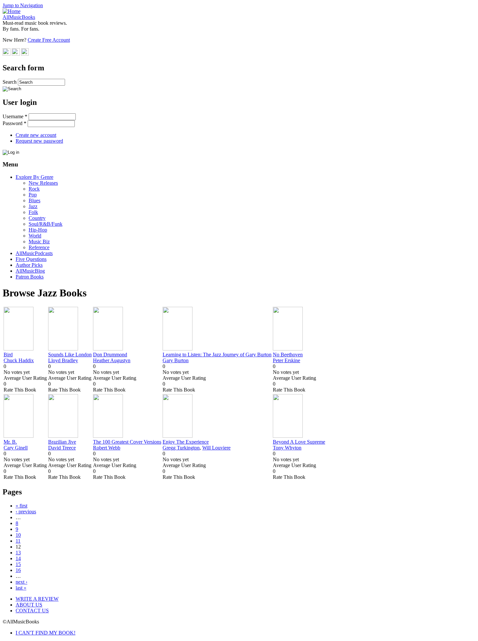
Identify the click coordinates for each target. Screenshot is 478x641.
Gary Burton (176, 360)
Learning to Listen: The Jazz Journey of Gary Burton (217, 354)
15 (18, 564)
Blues (34, 200)
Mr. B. (10, 442)
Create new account (36, 135)
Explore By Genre (34, 177)
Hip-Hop (38, 230)
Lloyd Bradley (63, 360)
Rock (34, 189)
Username (15, 116)
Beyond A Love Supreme (299, 442)
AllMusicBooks (19, 17)
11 (18, 541)
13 (18, 552)
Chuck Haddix (19, 360)
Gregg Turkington (181, 447)
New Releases (43, 183)
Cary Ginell (16, 447)
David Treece (62, 447)
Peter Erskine (286, 360)
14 (18, 558)
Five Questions (31, 259)
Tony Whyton (287, 447)
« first (21, 505)
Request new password (39, 141)
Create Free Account (49, 40)
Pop (33, 194)
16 (18, 570)
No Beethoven (288, 354)
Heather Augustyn (111, 360)
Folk (33, 212)
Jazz (33, 206)
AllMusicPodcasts (34, 253)
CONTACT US (32, 610)
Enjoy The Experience (186, 442)
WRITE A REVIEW (37, 599)
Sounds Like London (70, 354)
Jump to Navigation (23, 5)
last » (21, 588)
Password (14, 123)
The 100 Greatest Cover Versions (127, 442)
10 (18, 535)
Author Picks (29, 265)
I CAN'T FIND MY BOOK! (45, 632)
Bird (8, 354)
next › (21, 582)
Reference (39, 247)
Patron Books (30, 276)
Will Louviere (216, 447)
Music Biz (39, 241)
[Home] (11, 11)
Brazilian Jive (62, 442)
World (35, 235)
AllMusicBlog (30, 271)
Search (10, 82)
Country (37, 218)
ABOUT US (29, 604)
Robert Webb (106, 447)
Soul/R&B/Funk (45, 224)
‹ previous (26, 511)
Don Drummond (110, 354)
